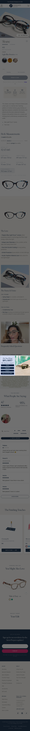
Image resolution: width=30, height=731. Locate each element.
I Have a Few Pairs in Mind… (7, 373)
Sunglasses (7, 370)
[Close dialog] (29, 356)
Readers (7, 365)
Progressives (7, 367)
